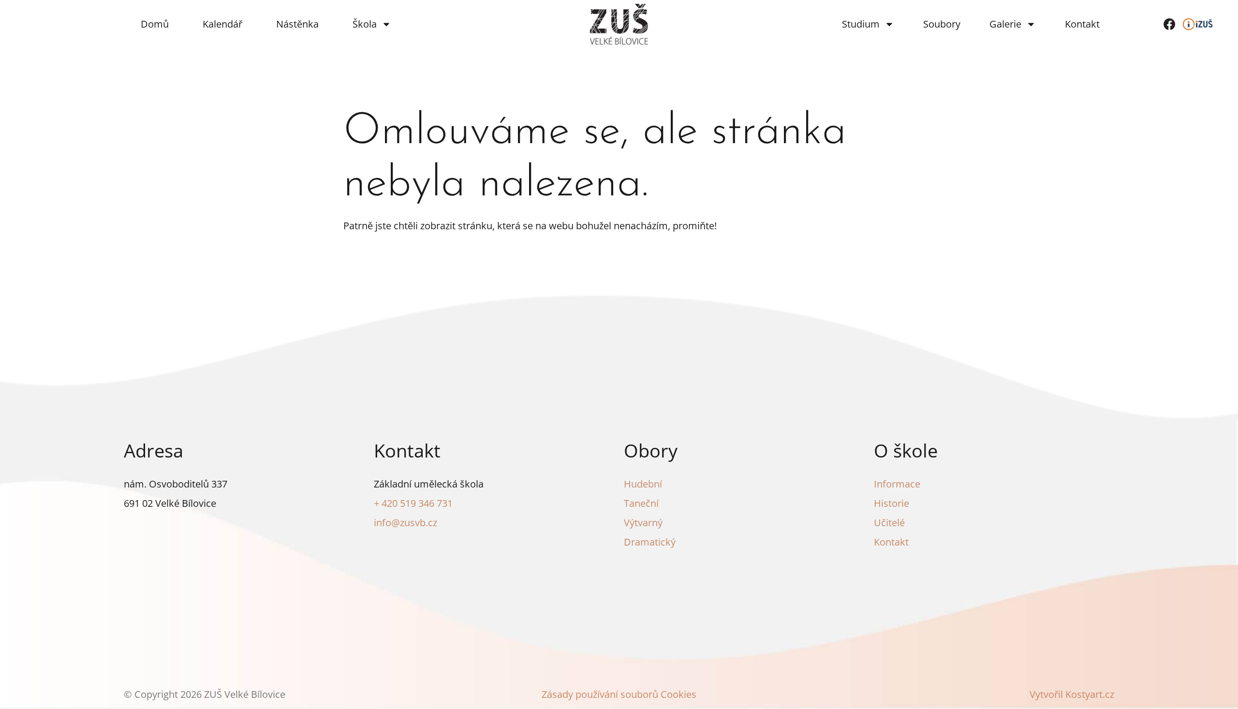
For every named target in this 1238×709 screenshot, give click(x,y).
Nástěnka (297, 23)
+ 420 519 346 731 (413, 503)
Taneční (641, 503)
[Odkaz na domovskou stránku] (619, 24)
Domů (155, 23)
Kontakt (1082, 23)
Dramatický (650, 541)
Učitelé (889, 522)
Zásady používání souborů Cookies (619, 694)
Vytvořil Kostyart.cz (1072, 694)
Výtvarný (643, 522)
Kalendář (222, 23)
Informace (897, 483)
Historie (891, 503)
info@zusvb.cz (405, 522)
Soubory (941, 23)
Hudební (643, 483)
